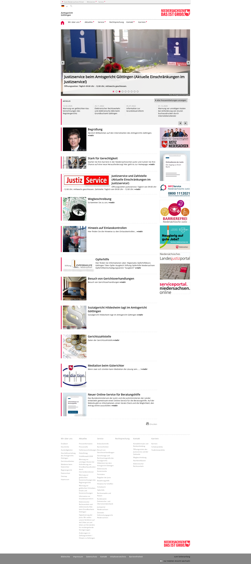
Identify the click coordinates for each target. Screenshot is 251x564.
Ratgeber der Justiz (104, 477)
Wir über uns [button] (73, 22)
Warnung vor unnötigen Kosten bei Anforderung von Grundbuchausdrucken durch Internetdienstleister (172, 112)
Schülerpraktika (157, 447)
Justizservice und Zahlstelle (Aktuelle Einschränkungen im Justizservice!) (131, 179)
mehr (91, 135)
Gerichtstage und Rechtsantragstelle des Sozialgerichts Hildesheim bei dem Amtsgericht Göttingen (105, 460)
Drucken (153, 424)
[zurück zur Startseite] (67, 13)
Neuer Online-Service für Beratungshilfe (114, 394)
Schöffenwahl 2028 (86, 456)
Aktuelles (83, 438)
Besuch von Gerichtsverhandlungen (111, 278)
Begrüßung (95, 129)
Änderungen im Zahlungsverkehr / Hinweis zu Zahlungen (87, 535)
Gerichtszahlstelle (99, 336)
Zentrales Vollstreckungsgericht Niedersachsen (105, 515)
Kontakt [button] (129, 22)
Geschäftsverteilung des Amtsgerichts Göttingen (68, 455)
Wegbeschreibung (99, 199)
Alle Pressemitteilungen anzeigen (171, 100)
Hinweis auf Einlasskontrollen (107, 228)
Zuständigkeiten (67, 450)
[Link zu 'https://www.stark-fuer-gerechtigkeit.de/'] (175, 137)
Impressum (65, 479)
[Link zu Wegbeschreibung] (74, 209)
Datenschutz (65, 473)
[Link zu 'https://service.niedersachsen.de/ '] (175, 288)
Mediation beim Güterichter (106, 365)
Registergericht (66, 470)
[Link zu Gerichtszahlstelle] (74, 346)
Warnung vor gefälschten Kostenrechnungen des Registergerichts (76, 111)
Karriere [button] (142, 22)
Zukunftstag (83, 453)
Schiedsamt (101, 487)
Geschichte (65, 447)
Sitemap (64, 476)
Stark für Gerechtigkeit (103, 158)
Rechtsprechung (116, 22)
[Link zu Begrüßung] (74, 139)
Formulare (101, 474)
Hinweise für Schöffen (105, 484)
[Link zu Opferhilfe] (78, 264)
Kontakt (103, 556)
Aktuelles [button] (89, 22)
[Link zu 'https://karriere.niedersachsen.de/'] (175, 237)
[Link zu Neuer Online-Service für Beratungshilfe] (74, 404)
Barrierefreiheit (103, 447)
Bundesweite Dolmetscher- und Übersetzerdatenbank (105, 501)
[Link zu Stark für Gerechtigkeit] (74, 162)
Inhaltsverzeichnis (118, 556)
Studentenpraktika (158, 450)
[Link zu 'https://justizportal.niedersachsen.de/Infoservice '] (175, 190)
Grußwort (64, 444)
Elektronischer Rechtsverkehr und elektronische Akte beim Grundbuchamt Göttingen (107, 111)
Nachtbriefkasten (139, 460)
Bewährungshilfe (103, 480)
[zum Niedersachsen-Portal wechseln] (175, 15)
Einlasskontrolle (103, 444)
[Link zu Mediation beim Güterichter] (74, 375)
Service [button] (101, 22)
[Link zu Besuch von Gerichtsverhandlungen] (74, 288)
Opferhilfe (102, 259)
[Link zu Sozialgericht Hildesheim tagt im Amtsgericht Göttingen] (74, 317)
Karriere (154, 444)
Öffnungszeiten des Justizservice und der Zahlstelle (140, 451)
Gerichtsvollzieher (67, 461)
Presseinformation (85, 444)
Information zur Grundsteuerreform (135, 109)
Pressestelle (83, 447)
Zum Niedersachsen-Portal (74, 2)
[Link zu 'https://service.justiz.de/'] (175, 166)
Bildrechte (65, 556)
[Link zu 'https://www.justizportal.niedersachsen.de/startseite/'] (175, 256)
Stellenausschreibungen (87, 450)
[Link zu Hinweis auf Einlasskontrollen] (74, 239)
